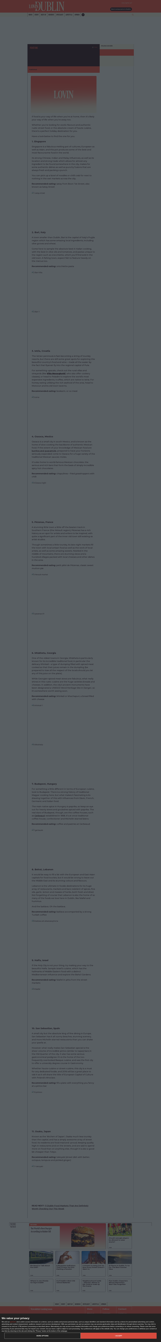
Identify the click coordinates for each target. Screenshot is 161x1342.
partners (13, 1322)
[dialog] (80, 1328)
